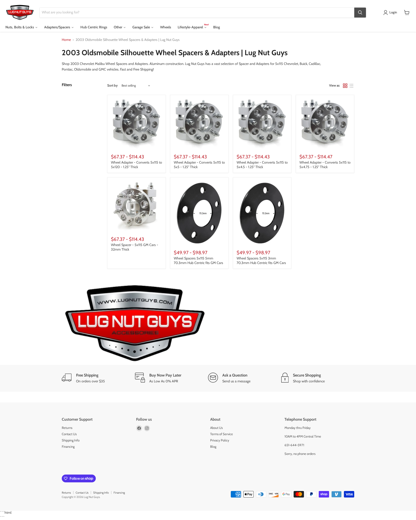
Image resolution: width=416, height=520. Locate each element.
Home (66, 40)
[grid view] (345, 86)
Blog (213, 447)
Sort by (112, 85)
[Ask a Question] (244, 378)
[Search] (360, 13)
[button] (391, 12)
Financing (68, 447)
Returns (67, 428)
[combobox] (197, 13)
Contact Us (69, 434)
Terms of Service (221, 434)
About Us (216, 428)
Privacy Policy (219, 440)
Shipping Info (71, 440)
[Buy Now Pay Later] (171, 378)
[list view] (351, 86)
